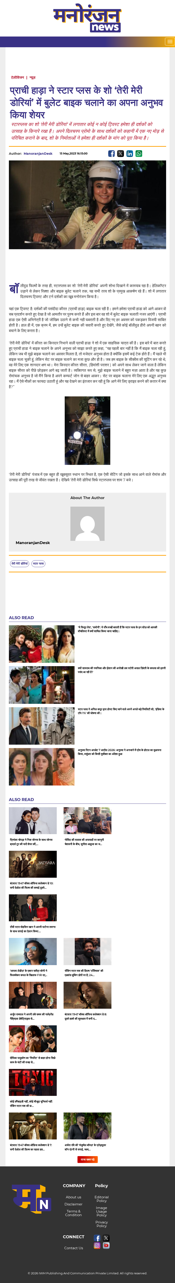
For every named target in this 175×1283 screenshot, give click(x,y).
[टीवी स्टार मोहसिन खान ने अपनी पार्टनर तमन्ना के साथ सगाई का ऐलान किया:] (33, 907)
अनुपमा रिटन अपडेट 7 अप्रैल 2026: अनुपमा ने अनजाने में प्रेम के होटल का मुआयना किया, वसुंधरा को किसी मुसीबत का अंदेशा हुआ (119, 752)
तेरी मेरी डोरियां (20, 563)
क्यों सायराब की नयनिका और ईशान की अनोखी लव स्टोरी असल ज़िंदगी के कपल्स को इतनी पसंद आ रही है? (122, 670)
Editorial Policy (102, 1199)
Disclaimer (73, 1204)
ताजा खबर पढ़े (87, 1159)
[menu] (170, 41)
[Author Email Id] (53, 543)
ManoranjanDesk (38, 154)
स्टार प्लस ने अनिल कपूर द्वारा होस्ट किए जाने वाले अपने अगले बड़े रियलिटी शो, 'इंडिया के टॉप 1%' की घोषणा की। (121, 711)
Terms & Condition (73, 1213)
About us (73, 1197)
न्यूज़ (32, 77)
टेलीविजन (17, 77)
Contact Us (73, 1248)
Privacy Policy (101, 1224)
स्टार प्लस (38, 563)
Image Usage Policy (101, 1211)
